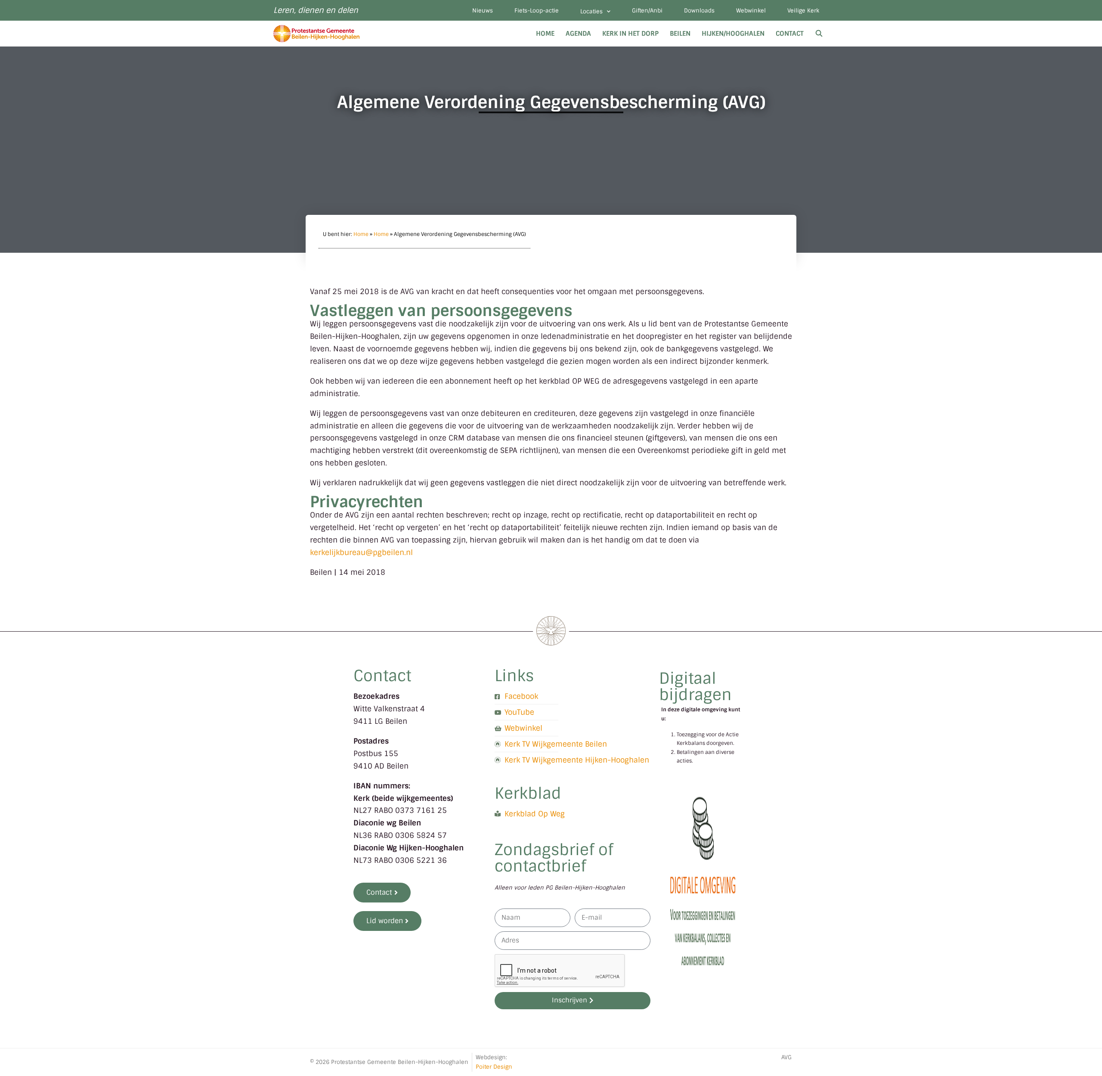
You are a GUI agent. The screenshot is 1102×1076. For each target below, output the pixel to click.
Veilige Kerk (803, 10)
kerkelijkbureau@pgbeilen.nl (361, 552)
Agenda (578, 33)
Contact (790, 33)
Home (545, 33)
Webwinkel (751, 10)
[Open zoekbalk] (819, 34)
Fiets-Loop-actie (536, 10)
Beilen (680, 33)
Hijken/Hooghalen (733, 33)
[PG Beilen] (318, 34)
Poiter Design (494, 1066)
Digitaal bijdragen (695, 686)
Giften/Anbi (647, 10)
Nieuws (482, 10)
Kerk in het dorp (630, 33)
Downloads (699, 10)
